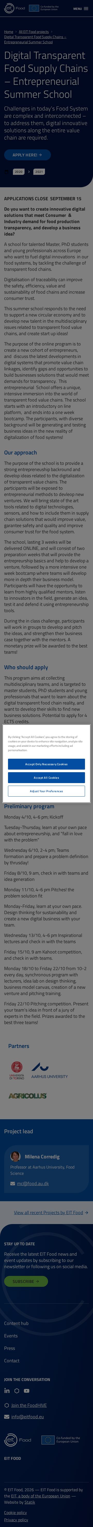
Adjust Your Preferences (46, 791)
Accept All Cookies (46, 777)
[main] (46, 763)
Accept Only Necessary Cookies (46, 764)
